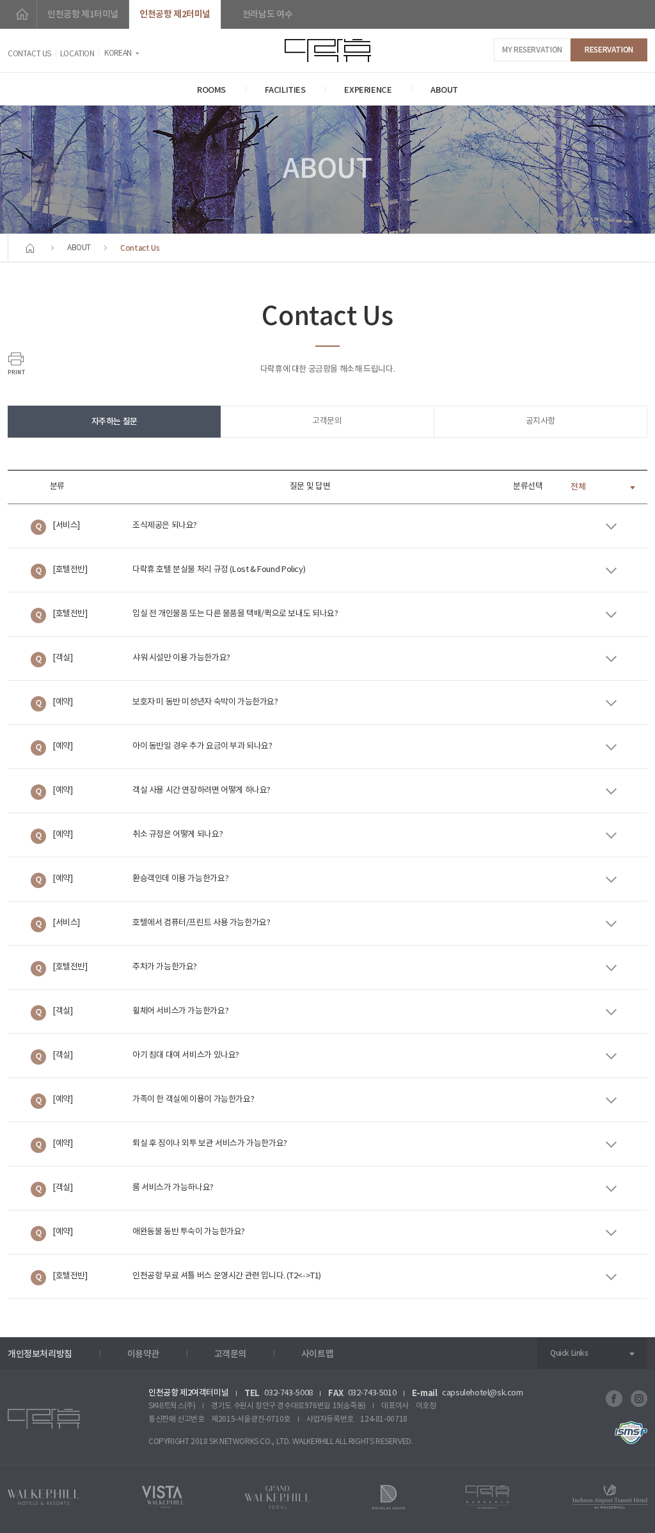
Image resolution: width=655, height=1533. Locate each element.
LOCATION (77, 54)
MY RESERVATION (532, 49)
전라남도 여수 (267, 14)
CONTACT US (29, 54)
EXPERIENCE (367, 90)
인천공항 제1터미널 (82, 14)
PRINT (16, 363)
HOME (22, 14)
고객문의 (327, 421)
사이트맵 (317, 1354)
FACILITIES (285, 90)
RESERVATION (609, 49)
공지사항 (540, 421)
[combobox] (604, 487)
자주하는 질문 (114, 422)
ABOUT (444, 90)
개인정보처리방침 (40, 1354)
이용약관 (143, 1354)
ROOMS (211, 90)
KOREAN (118, 53)
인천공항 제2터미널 (174, 14)
